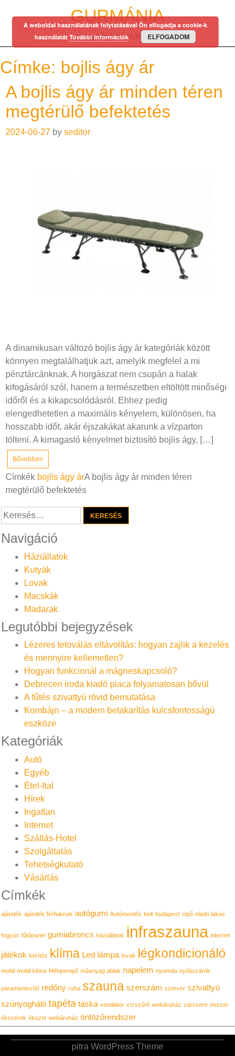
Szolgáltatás (48, 851)
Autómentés (126, 914)
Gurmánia (117, 16)
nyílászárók (194, 970)
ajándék (11, 914)
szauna (103, 986)
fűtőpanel (33, 935)
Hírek (34, 798)
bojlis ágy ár (60, 477)
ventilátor (112, 1004)
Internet (38, 825)
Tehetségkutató (53, 864)
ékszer (219, 1004)
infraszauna (167, 932)
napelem (138, 970)
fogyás (10, 935)
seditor (77, 132)
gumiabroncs (71, 934)
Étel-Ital (39, 785)
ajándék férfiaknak (48, 914)
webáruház (166, 1004)
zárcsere (196, 1004)
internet (220, 935)
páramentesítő (20, 988)
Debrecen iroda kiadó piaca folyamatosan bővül (116, 684)
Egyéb (36, 772)
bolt (148, 914)
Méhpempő (63, 970)
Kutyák (37, 569)
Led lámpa (100, 955)
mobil (8, 970)
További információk (98, 37)
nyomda (166, 970)
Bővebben (28, 459)
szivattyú (203, 987)
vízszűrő (138, 1004)
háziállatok (110, 935)
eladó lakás (210, 914)
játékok (14, 955)
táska (88, 1004)
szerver (174, 988)
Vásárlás (41, 877)
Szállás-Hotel (50, 838)
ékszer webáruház (53, 1017)
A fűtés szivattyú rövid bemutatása (89, 697)
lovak (128, 955)
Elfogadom (169, 37)
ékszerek (13, 1017)
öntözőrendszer (108, 1017)
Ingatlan (39, 812)
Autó (33, 759)
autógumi (91, 913)
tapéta (62, 1003)
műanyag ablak (100, 970)
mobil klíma (31, 970)
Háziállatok (46, 556)
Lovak (36, 583)
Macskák (41, 596)
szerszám (144, 987)
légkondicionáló (182, 953)
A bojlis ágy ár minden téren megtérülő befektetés (114, 101)
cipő (187, 914)
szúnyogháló (23, 1004)
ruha (74, 988)
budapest (167, 914)
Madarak (41, 609)
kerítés (38, 955)
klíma (65, 953)
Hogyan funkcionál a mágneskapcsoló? (100, 671)
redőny (54, 987)
